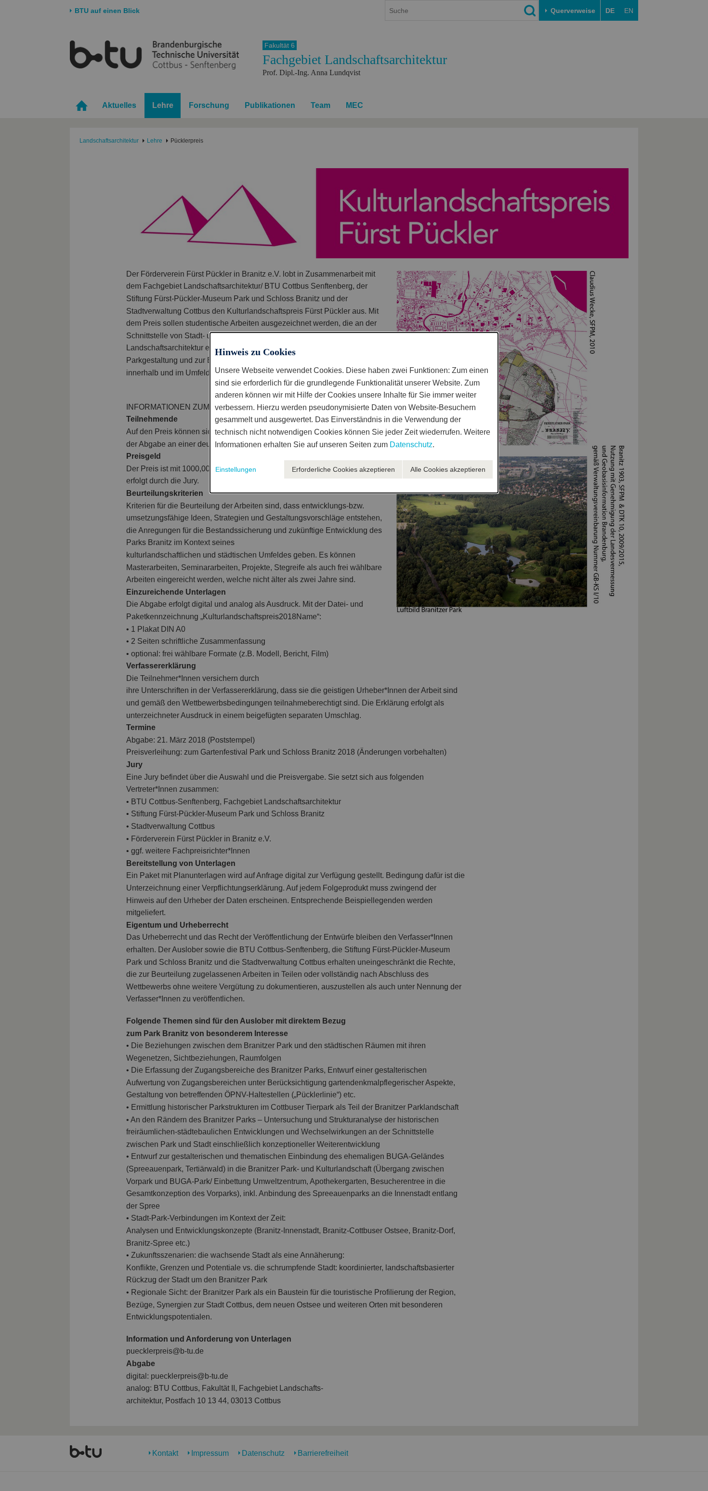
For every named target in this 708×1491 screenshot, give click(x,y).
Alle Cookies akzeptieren (447, 469)
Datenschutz (411, 444)
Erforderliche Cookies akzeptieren (343, 469)
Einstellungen (235, 469)
